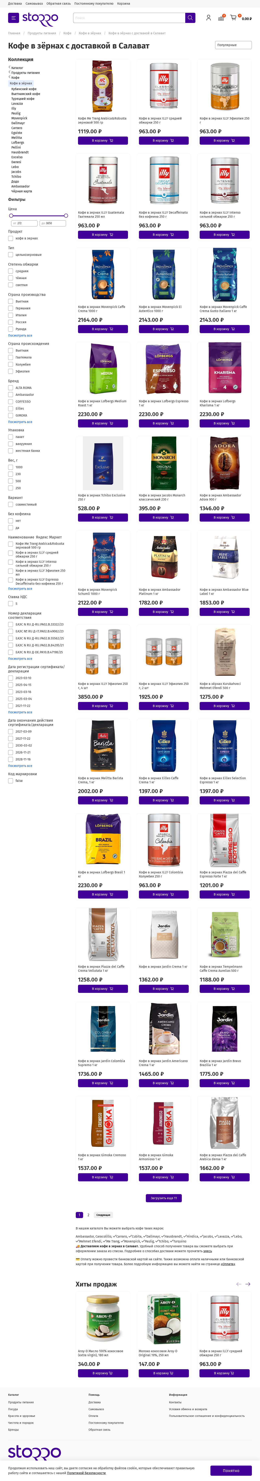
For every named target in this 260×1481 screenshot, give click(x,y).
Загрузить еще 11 (164, 1198)
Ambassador (20, 186)
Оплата (93, 1416)
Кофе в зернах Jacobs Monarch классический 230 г (162, 497)
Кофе (67, 33)
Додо (15, 181)
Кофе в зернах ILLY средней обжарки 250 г (160, 120)
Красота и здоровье (21, 1416)
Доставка (15, 3)
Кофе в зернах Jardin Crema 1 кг (163, 967)
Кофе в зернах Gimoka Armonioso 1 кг (156, 1157)
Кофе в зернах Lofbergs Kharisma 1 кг (217, 403)
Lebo (15, 167)
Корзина (123, 3)
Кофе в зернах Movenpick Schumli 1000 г (97, 592)
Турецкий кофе (23, 99)
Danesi (16, 162)
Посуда (13, 1409)
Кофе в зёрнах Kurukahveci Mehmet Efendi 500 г (220, 686)
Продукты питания (42, 33)
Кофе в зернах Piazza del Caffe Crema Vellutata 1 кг (101, 969)
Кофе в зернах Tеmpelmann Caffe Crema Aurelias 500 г (221, 969)
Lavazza (17, 103)
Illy (13, 108)
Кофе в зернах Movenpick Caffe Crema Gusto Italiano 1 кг (223, 309)
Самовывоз (34, 3)
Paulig (15, 113)
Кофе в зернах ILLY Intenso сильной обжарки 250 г (220, 214)
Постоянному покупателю (94, 3)
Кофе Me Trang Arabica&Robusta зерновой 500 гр (102, 120)
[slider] (11, 216)
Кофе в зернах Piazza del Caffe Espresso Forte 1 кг (223, 874)
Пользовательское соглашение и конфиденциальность (207, 1416)
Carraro (16, 128)
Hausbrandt (20, 152)
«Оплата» (228, 1264)
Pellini (16, 147)
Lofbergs (17, 142)
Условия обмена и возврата (188, 1409)
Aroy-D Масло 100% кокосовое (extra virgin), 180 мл (100, 1353)
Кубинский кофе (24, 89)
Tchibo (16, 177)
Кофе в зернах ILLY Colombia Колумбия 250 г (161, 874)
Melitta (16, 138)
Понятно (231, 1470)
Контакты (175, 1402)
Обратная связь (59, 3)
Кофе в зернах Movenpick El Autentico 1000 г (160, 309)
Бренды (13, 1429)
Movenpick (19, 118)
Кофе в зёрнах (90, 33)
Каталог (17, 68)
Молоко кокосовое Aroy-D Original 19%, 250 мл (158, 1353)
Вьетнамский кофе (25, 94)
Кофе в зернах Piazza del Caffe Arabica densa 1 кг (223, 1157)
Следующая (103, 1215)
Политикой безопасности (86, 1473)
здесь (207, 1251)
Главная (14, 33)
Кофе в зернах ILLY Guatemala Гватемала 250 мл (101, 214)
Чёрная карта (21, 191)
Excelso (17, 157)
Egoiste (16, 133)
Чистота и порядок (21, 1423)
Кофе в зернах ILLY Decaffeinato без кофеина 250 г (163, 214)
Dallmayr (18, 123)
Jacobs (16, 172)
